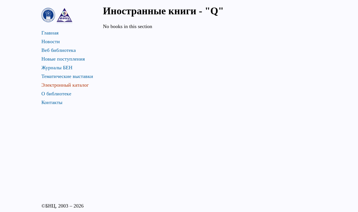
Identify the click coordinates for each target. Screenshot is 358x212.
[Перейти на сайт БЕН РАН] (48, 15)
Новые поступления (63, 59)
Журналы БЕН (56, 67)
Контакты (51, 102)
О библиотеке (56, 93)
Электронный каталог (65, 85)
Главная (49, 33)
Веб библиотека (58, 50)
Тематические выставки (67, 76)
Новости (50, 41)
